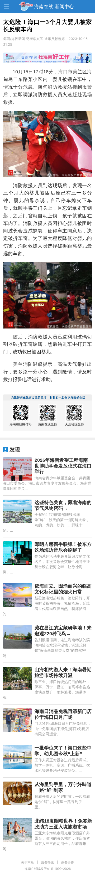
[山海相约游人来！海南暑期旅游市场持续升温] (17, 678)
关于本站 (27, 862)
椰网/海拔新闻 (14, 39)
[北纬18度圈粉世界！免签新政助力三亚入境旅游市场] (17, 830)
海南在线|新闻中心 (54, 6)
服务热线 (47, 862)
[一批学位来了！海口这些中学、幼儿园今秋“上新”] (17, 757)
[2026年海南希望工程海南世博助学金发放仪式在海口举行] (17, 469)
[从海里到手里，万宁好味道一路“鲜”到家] (17, 793)
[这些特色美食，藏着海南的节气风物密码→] (17, 511)
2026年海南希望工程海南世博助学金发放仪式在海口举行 (63, 466)
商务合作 (67, 862)
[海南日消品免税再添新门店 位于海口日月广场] (17, 720)
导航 (6, 6)
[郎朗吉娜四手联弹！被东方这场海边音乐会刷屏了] (17, 553)
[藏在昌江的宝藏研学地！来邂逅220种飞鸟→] (17, 637)
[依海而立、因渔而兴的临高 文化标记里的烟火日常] (17, 595)
